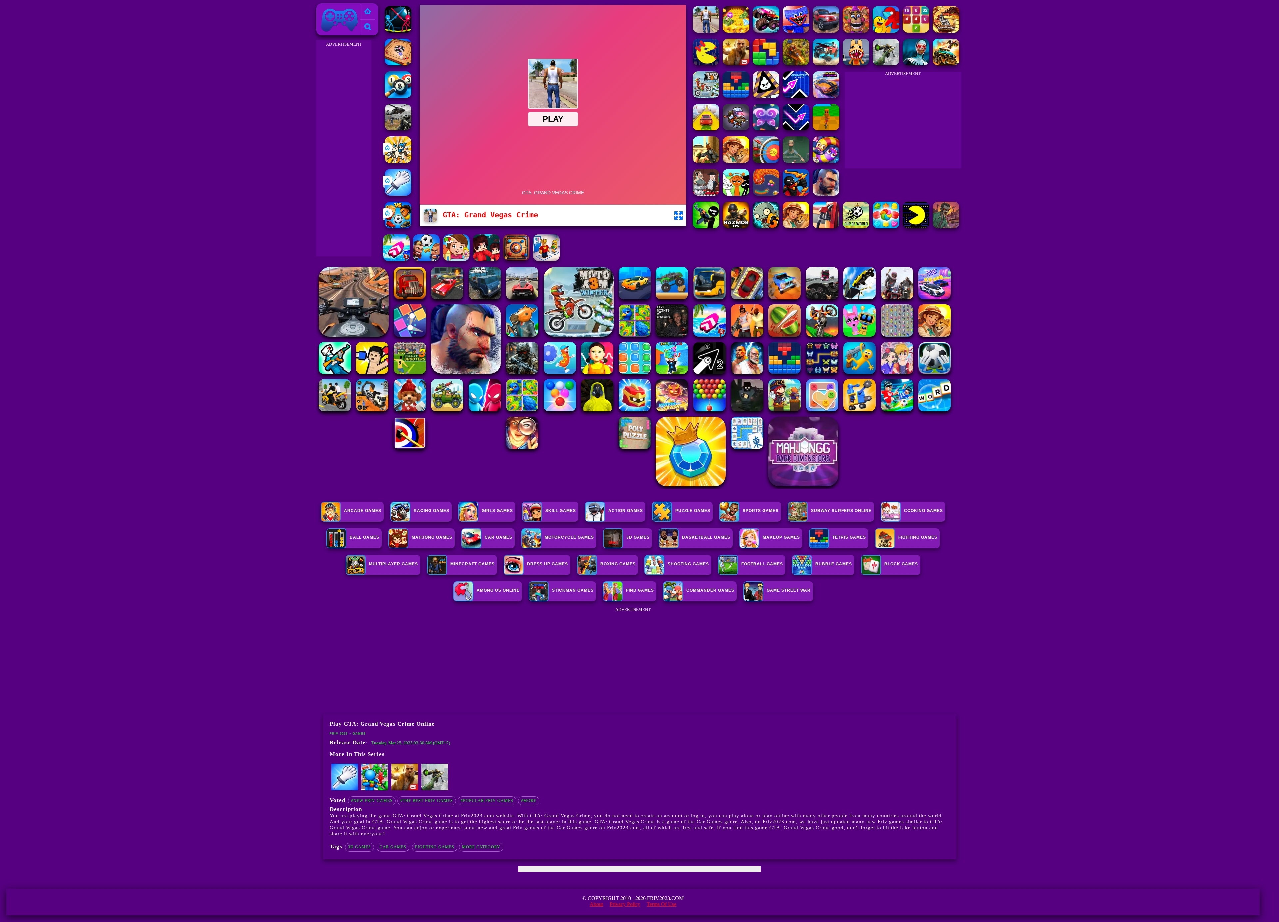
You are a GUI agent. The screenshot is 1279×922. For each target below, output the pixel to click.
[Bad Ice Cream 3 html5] (766, 96)
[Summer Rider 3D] (396, 259)
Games (359, 733)
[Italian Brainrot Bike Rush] (826, 128)
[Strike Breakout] (398, 128)
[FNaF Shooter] (856, 31)
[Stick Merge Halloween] (706, 226)
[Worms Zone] (826, 161)
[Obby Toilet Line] (546, 259)
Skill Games (560, 510)
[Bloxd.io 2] (486, 259)
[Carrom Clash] (516, 259)
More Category (481, 847)
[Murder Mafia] (706, 194)
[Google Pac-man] (916, 226)
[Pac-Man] (706, 63)
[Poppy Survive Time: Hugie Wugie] (796, 31)
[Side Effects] (796, 161)
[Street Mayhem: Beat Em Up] (826, 194)
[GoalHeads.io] (398, 226)
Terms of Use (661, 904)
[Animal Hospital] (856, 63)
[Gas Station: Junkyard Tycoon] (826, 226)
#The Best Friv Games (426, 800)
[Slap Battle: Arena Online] (398, 194)
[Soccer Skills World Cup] (856, 226)
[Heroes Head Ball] (426, 259)
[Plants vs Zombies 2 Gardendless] (766, 226)
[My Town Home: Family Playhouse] (456, 259)
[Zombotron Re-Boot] (736, 128)
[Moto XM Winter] (706, 96)
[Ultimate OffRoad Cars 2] (826, 31)
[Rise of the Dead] (946, 226)
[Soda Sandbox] (796, 226)
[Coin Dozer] (736, 31)
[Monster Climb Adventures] (766, 31)
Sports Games (761, 510)
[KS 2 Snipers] (886, 63)
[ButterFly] (766, 128)
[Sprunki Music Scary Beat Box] (736, 194)
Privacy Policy (625, 904)
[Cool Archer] (766, 161)
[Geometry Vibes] (796, 128)
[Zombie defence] (374, 789)
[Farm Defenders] (796, 63)
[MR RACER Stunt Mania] (826, 96)
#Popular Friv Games (487, 800)
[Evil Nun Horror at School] (916, 63)
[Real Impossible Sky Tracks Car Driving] (706, 128)
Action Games (625, 510)
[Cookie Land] (886, 226)
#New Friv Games (372, 800)
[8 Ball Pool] (398, 96)
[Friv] (367, 11)
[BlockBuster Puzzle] (736, 96)
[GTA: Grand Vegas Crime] (706, 31)
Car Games (393, 847)
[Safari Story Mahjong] (736, 161)
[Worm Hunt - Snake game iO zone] (766, 194)
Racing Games (431, 510)
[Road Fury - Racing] (826, 63)
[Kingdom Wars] (398, 161)
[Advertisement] (343, 148)
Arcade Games (362, 510)
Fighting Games (434, 847)
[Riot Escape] (886, 31)
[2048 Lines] (916, 31)
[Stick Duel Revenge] (398, 31)
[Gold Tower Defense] (946, 31)
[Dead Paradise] (946, 63)
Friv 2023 (330, 7)
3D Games (359, 847)
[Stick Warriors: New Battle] (796, 194)
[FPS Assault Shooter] (706, 161)
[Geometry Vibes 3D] (796, 96)
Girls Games (497, 510)
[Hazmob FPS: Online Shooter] (736, 226)
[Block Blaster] (766, 63)
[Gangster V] (736, 63)
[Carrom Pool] (398, 63)
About (596, 904)
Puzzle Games (692, 510)
